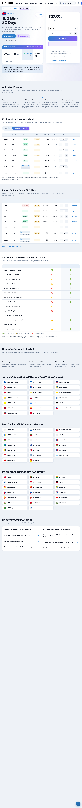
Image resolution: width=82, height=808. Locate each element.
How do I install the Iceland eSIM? (13, 541)
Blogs (26, 3)
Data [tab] (7, 128)
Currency (50, 24)
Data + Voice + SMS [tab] (20, 128)
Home (4, 8)
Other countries (24, 36)
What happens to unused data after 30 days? (56, 548)
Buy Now (63, 44)
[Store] (78, 3)
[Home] (7, 3)
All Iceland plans (10, 36)
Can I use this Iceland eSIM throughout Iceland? (17, 529)
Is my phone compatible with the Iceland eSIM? (56, 529)
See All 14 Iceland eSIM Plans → (11, 246)
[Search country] (60, 3)
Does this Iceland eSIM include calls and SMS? (17, 535)
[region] (41, 154)
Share (40, 14)
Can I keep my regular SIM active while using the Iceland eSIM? (59, 535)
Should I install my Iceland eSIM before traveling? (18, 547)
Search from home (11, 40)
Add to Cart (63, 38)
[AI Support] (78, 804)
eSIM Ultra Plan (49, 3)
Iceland (15, 8)
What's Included (8, 61)
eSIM (40, 3)
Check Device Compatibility (58, 60)
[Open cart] (73, 3)
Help (55, 3)
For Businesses (18, 3)
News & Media (33, 3)
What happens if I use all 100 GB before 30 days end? (58, 542)
